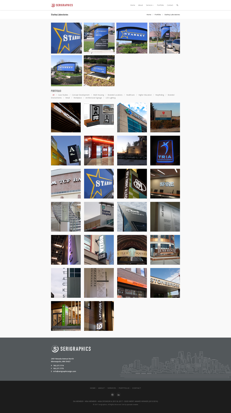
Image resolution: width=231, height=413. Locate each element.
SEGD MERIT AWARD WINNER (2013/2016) (141, 401)
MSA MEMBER (90, 401)
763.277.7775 (58, 368)
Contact (170, 5)
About (140, 5)
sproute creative (132, 404)
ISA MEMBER (78, 401)
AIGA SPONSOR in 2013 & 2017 (110, 401)
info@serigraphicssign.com (64, 371)
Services (149, 5)
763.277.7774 (58, 365)
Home (132, 5)
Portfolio (160, 5)
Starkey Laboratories (172, 14)
